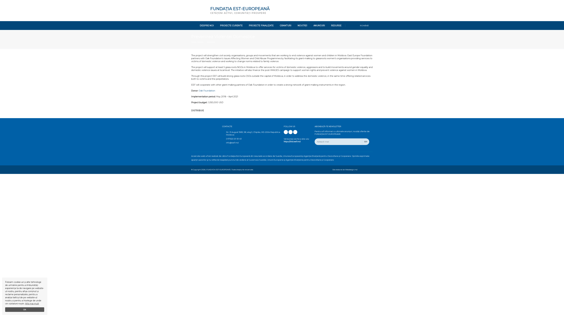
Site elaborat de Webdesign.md (344, 170)
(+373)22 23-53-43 (234, 139)
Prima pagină (197, 42)
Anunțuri (319, 25)
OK (24, 309)
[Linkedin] (295, 132)
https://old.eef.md (292, 141)
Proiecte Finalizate (261, 25)
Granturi (285, 25)
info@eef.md (232, 143)
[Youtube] (290, 132)
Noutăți (302, 25)
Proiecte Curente (231, 25)
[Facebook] (286, 132)
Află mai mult (32, 303)
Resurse (336, 25)
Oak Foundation (207, 90)
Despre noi (207, 25)
